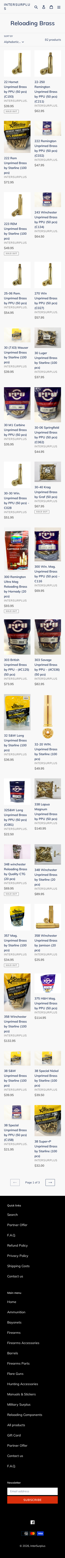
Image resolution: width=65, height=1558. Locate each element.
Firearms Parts (18, 1363)
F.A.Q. (11, 1235)
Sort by (8, 36)
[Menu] (59, 6)
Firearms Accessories (23, 1343)
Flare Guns (15, 1374)
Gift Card (14, 1435)
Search (12, 1215)
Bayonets (14, 1322)
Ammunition (16, 1312)
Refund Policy (17, 1245)
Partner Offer (17, 1225)
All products (16, 1425)
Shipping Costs (18, 1266)
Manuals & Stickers (21, 1394)
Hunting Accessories (22, 1384)
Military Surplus (19, 1404)
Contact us (15, 1276)
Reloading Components (24, 1415)
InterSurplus (17, 6)
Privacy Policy (17, 1256)
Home (11, 1302)
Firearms (14, 1333)
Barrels (12, 1353)
